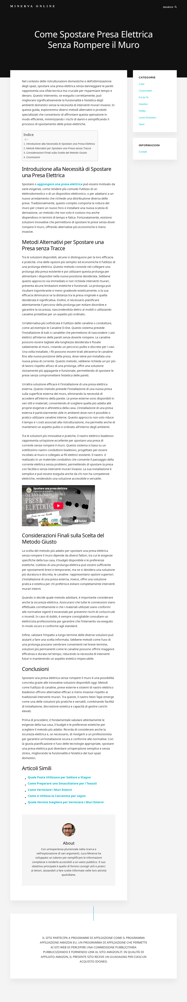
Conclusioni (33, 157)
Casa (141, 84)
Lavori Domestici (147, 117)
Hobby (142, 111)
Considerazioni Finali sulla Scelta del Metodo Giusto (56, 152)
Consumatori (145, 90)
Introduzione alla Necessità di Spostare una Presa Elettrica (60, 143)
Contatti (143, 152)
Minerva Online (33, 6)
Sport (141, 124)
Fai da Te (143, 97)
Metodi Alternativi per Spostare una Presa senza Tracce (58, 148)
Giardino (143, 104)
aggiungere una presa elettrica (59, 184)
